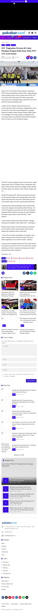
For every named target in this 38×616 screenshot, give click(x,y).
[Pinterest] (9, 597)
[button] (29, 33)
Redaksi (3, 589)
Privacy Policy (5, 586)
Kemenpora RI (7, 573)
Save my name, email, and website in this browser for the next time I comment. (19, 375)
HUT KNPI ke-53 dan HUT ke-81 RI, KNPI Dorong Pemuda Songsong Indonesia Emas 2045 (28, 312)
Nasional (8, 45)
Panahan (23, 258)
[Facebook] (24, 273)
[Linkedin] (16, 597)
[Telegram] (31, 273)
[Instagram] (13, 597)
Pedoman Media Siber (7, 584)
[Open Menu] (32, 33)
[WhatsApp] (35, 273)
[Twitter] (27, 273)
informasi (5, 570)
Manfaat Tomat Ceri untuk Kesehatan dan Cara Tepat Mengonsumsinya (22, 502)
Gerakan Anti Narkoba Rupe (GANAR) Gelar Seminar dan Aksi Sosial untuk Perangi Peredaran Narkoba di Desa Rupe (22, 495)
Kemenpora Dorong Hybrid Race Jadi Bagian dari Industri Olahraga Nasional (27, 331)
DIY (9, 258)
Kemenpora (6, 562)
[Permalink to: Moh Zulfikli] (3, 57)
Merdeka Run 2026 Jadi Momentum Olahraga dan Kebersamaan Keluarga (8, 294)
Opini (2, 554)
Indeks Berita (4, 581)
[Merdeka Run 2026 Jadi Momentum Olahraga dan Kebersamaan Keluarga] (9, 285)
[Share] (35, 57)
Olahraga (13, 45)
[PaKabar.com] (13, 32)
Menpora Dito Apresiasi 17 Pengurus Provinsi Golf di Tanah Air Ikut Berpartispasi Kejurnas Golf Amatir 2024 (22, 509)
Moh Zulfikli (8, 57)
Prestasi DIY (12, 261)
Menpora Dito (6, 565)
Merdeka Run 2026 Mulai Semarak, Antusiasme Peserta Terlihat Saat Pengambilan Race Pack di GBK (9, 312)
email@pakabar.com (10, 535)
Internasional (4, 552)
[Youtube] (20, 597)
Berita (3, 45)
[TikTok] (26, 597)
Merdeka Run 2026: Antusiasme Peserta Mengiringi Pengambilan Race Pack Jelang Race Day (28, 294)
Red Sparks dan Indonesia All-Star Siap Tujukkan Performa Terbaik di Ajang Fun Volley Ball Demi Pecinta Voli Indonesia (21, 488)
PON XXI (31, 258)
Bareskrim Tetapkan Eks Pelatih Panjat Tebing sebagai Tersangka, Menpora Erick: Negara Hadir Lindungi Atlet (9, 331)
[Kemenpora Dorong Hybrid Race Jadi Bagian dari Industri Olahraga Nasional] (28, 322)
